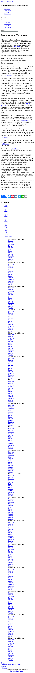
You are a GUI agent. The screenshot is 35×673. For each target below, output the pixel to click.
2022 (5, 227)
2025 (5, 232)
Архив (6, 12)
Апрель (10, 247)
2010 (5, 207)
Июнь (10, 251)
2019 (5, 222)
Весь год (11, 241)
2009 (5, 206)
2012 (5, 211)
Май (9, 249)
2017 (5, 219)
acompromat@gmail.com (17, 671)
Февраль (11, 244)
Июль (10, 252)
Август (10, 254)
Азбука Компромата (7, 1)
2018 (5, 221)
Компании (7, 10)
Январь (10, 242)
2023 (5, 229)
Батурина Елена (6, 664)
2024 (5, 231)
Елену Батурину (25, 120)
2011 (5, 209)
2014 (5, 214)
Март (10, 246)
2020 (5, 224)
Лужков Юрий (16, 664)
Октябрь (11, 257)
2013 (5, 212)
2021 (5, 226)
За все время (8, 236)
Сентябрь (11, 256)
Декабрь (10, 261)
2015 (5, 216)
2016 (5, 217)
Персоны (7, 9)
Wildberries (17, 46)
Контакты (7, 14)
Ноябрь (10, 259)
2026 (5, 234)
